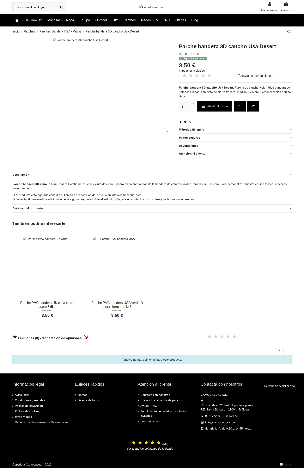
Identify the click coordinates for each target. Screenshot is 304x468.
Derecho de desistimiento (277, 386)
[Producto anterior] (288, 31)
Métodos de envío (191, 129)
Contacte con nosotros (155, 394)
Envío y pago (23, 416)
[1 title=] (209, 336)
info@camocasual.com (126, 195)
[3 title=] (221, 336)
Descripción (20, 174)
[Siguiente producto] (291, 31)
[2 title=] (215, 336)
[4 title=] (228, 336)
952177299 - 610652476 (221, 416)
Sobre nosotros (150, 421)
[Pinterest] (190, 122)
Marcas (82, 394)
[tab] (235, 130)
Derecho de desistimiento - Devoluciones (41, 422)
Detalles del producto (27, 208)
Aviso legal (22, 394)
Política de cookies (27, 411)
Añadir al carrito (217, 106)
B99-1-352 (117, 310)
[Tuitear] (185, 122)
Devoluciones (188, 145)
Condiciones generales (30, 400)
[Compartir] (180, 122)
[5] (209, 75)
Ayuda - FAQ (148, 405)
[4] (203, 75)
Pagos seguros (189, 137)
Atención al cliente (192, 153)
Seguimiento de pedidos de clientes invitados (163, 413)
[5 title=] (234, 336)
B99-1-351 (47, 310)
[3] (196, 75)
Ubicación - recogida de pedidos (161, 400)
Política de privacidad (29, 405)
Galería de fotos (88, 400)
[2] (190, 75)
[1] (184, 75)
